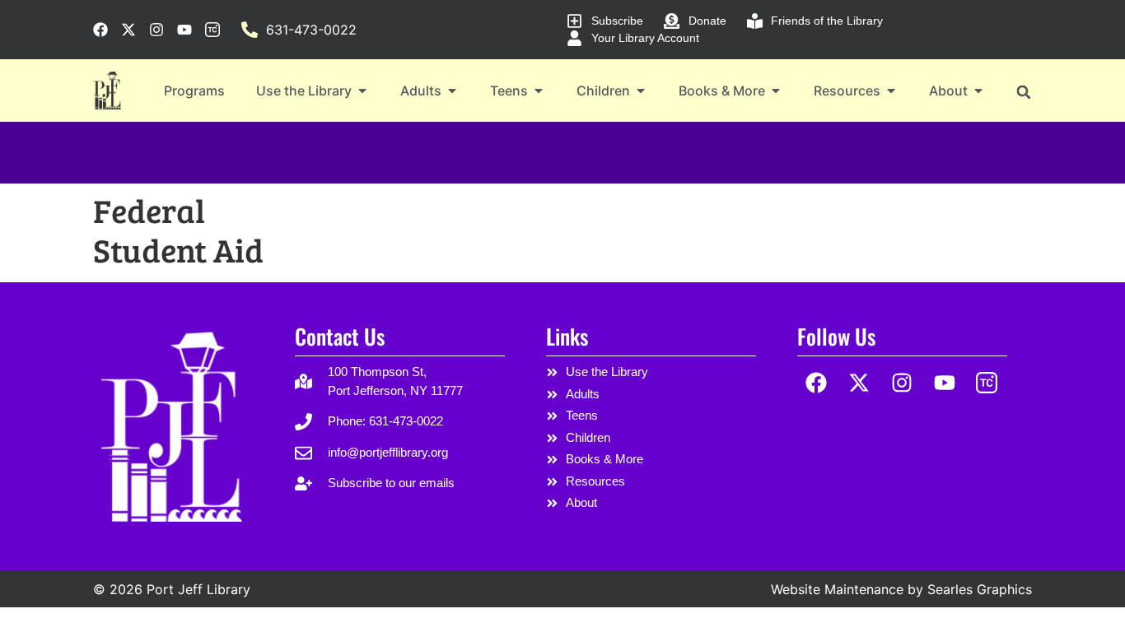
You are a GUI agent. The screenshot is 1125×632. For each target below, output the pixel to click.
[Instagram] (902, 382)
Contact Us (340, 336)
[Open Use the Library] (362, 90)
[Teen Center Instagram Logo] (987, 382)
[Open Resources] (891, 90)
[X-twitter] (859, 382)
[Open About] (978, 90)
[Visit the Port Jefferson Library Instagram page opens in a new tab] (156, 29)
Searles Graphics (979, 589)
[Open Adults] (452, 90)
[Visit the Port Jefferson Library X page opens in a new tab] (128, 29)
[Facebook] (816, 382)
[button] (1023, 91)
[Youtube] (944, 382)
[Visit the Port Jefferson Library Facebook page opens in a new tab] (100, 29)
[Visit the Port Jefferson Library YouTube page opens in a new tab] (184, 29)
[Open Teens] (538, 90)
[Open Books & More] (775, 90)
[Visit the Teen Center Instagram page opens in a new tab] (212, 29)
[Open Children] (640, 90)
